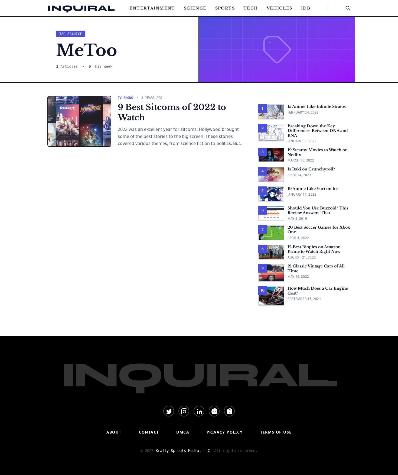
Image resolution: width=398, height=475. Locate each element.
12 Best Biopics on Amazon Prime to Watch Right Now (314, 249)
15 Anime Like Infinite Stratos (317, 106)
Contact (149, 432)
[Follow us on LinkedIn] (199, 411)
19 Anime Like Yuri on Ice (313, 188)
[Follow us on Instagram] (183, 411)
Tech (250, 8)
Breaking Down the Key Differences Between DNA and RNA (318, 131)
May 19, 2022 (298, 276)
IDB (305, 8)
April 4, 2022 (298, 237)
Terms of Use (276, 432)
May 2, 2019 (297, 218)
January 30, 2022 (302, 141)
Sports (225, 8)
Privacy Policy (225, 432)
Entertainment (152, 8)
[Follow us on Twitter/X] (168, 411)
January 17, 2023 (302, 194)
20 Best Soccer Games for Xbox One (319, 230)
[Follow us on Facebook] (214, 411)
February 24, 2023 (303, 112)
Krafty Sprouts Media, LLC (183, 450)
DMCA (182, 432)
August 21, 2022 (302, 257)
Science (195, 8)
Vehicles (279, 8)
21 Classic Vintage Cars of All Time (316, 268)
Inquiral (81, 8)
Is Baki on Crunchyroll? (311, 169)
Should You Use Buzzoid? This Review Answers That (318, 210)
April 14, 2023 (299, 175)
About (114, 432)
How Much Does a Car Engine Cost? (318, 291)
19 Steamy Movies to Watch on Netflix (318, 152)
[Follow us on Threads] (229, 411)
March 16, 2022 (301, 160)
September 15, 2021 (304, 298)
